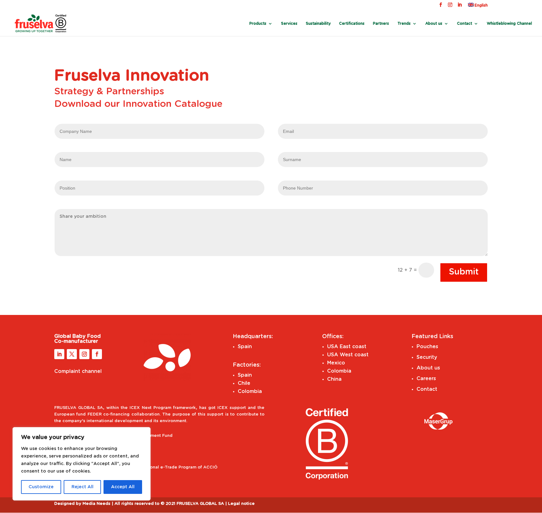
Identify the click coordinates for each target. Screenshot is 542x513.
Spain (245, 346)
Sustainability (318, 23)
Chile (244, 383)
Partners (381, 23)
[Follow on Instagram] (84, 354)
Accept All (123, 487)
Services (289, 23)
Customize (41, 487)
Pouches (427, 346)
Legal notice (241, 504)
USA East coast (346, 346)
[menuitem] (478, 6)
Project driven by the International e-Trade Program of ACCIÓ (151, 467)
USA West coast (348, 354)
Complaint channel (78, 371)
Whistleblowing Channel (509, 23)
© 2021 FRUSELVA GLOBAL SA (193, 504)
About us (428, 367)
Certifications (351, 23)
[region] (82, 463)
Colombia (250, 391)
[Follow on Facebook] (97, 354)
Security (427, 357)
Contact (464, 23)
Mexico (336, 362)
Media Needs (96, 504)
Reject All (82, 487)
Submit (464, 272)
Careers (426, 378)
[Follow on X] (72, 354)
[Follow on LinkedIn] (59, 354)
